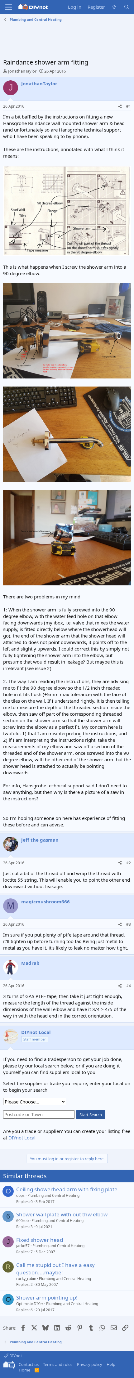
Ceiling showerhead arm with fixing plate (66, 1189)
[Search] (127, 7)
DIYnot (15, 1355)
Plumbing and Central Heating (53, 1195)
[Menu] (8, 7)
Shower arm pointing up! (47, 1297)
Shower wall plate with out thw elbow (62, 1214)
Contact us (29, 1364)
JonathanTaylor (22, 71)
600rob (22, 1220)
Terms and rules (57, 1364)
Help (111, 1364)
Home (24, 1370)
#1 (128, 106)
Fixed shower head (39, 1239)
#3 (128, 924)
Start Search (90, 1114)
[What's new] (114, 7)
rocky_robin (26, 1278)
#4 (128, 985)
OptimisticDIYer (29, 1303)
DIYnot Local (22, 1137)
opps (20, 1195)
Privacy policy (89, 1364)
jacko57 (23, 1245)
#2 (128, 863)
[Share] (120, 106)
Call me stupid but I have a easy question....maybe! (55, 1268)
